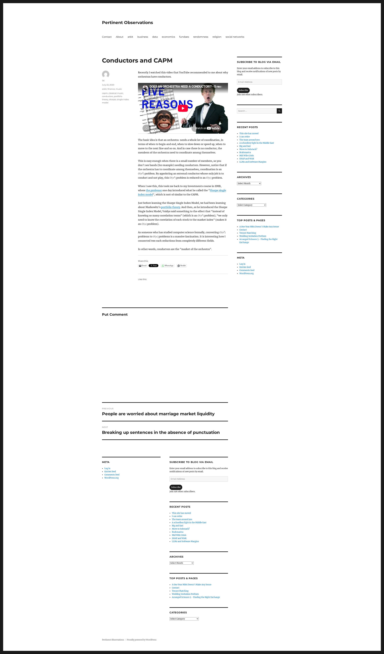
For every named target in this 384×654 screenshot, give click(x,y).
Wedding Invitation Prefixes (185, 594)
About (119, 36)
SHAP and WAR (179, 538)
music (119, 89)
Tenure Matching (180, 591)
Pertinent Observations (127, 22)
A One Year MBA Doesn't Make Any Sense (191, 584)
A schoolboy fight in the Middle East (189, 522)
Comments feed (111, 474)
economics (168, 36)
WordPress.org (111, 478)
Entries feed (110, 471)
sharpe (112, 99)
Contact (107, 36)
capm (105, 93)
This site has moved (181, 513)
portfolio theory (170, 207)
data (155, 36)
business (142, 36)
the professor (154, 190)
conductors (107, 96)
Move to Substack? (181, 529)
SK (103, 80)
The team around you (182, 519)
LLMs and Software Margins (185, 541)
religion (216, 36)
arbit (130, 36)
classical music (116, 93)
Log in (107, 468)
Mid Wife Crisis (179, 535)
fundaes (184, 36)
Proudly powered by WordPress (141, 640)
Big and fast (177, 525)
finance (111, 89)
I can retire (177, 516)
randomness (200, 36)
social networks (235, 36)
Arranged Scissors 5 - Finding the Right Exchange (196, 597)
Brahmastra (177, 532)
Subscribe (176, 487)
